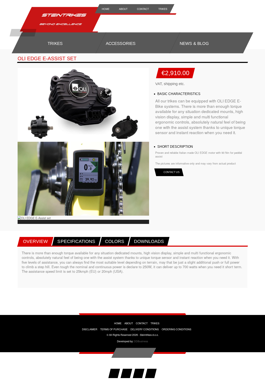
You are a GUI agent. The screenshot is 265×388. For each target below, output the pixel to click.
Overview (35, 241)
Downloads (149, 241)
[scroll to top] (133, 353)
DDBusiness (141, 341)
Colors (114, 241)
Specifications (76, 241)
